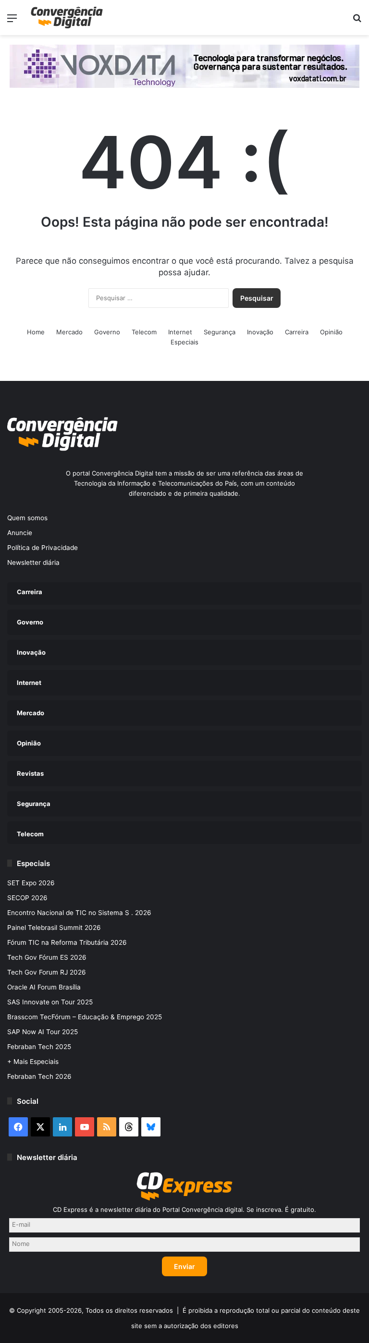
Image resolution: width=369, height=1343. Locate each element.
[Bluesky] (150, 1126)
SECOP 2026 (27, 898)
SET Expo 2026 (31, 883)
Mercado (69, 332)
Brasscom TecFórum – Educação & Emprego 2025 (84, 1017)
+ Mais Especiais (33, 1061)
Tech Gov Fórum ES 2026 (46, 957)
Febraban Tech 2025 (39, 1046)
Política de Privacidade (42, 547)
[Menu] (12, 21)
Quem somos (27, 518)
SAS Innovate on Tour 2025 (50, 1002)
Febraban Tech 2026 (39, 1076)
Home (36, 332)
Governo (107, 332)
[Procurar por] (357, 21)
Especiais (184, 342)
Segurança (219, 332)
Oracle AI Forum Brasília (44, 987)
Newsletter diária (33, 562)
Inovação (260, 332)
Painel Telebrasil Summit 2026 (54, 927)
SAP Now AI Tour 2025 (42, 1032)
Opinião (331, 332)
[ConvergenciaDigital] (67, 17)
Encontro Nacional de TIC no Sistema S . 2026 (79, 912)
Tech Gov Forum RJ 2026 (46, 972)
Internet (180, 332)
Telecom (144, 332)
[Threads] (128, 1126)
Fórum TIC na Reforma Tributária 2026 (67, 942)
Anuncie (19, 533)
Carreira (296, 332)
